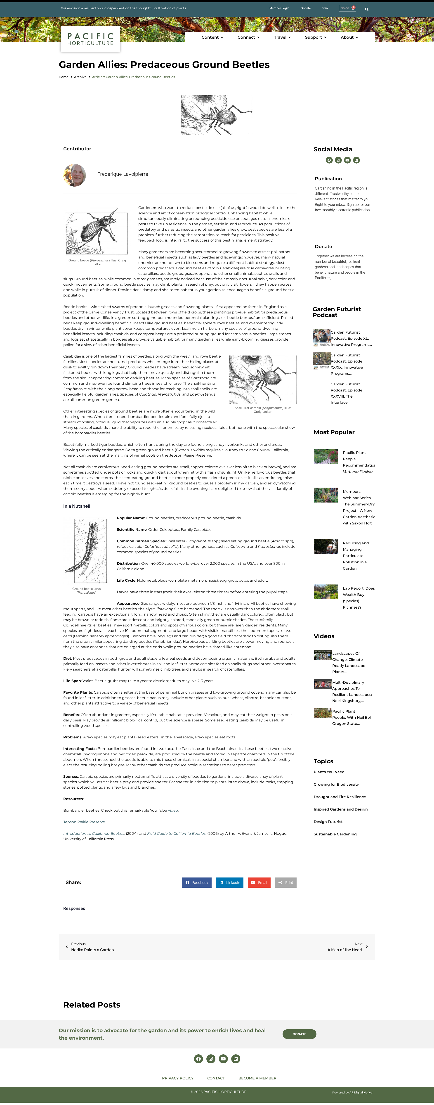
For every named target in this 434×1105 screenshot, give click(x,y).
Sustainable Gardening (335, 834)
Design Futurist (328, 822)
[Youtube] (347, 160)
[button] (213, 37)
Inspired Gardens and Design (341, 809)
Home (64, 77)
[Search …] (367, 9)
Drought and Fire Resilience (340, 797)
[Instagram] (338, 160)
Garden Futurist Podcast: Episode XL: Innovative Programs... (351, 338)
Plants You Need (329, 772)
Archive (80, 77)
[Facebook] (329, 160)
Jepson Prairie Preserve (84, 822)
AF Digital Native (360, 1092)
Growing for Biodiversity (336, 784)
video (173, 810)
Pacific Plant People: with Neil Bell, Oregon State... (352, 717)
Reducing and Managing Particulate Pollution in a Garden (356, 556)
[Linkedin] (356, 160)
